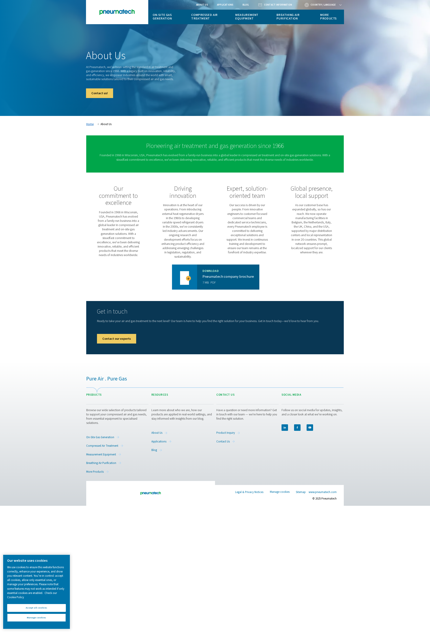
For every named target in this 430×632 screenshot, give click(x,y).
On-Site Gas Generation (162, 17)
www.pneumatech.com (323, 492)
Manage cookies (280, 492)
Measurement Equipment (246, 17)
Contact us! (99, 93)
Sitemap (301, 492)
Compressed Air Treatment (204, 17)
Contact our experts (116, 338)
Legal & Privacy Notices (249, 492)
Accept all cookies (36, 607)
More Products (328, 17)
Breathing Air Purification (287, 17)
